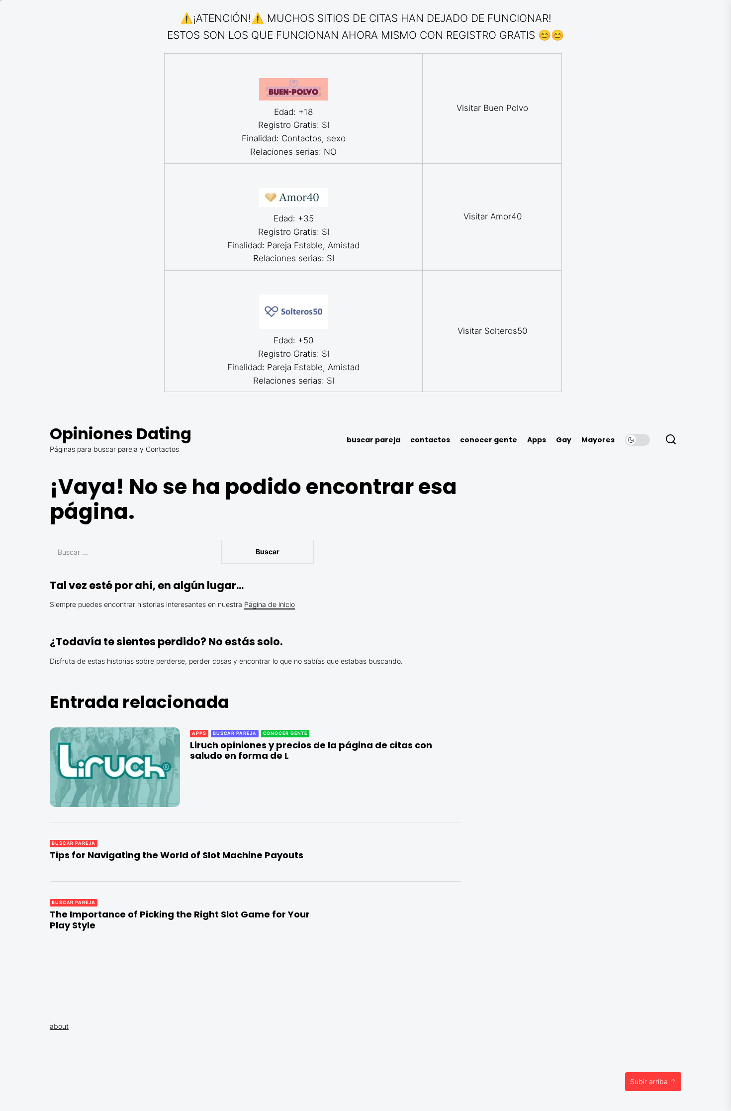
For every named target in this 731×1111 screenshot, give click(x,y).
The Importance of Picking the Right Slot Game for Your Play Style (180, 919)
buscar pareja (373, 440)
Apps (536, 440)
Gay (563, 440)
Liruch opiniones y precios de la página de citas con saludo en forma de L (311, 750)
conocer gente (488, 440)
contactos (430, 440)
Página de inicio (269, 604)
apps (199, 733)
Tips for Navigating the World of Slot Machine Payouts (176, 855)
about (59, 1026)
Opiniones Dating (120, 433)
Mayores (598, 440)
